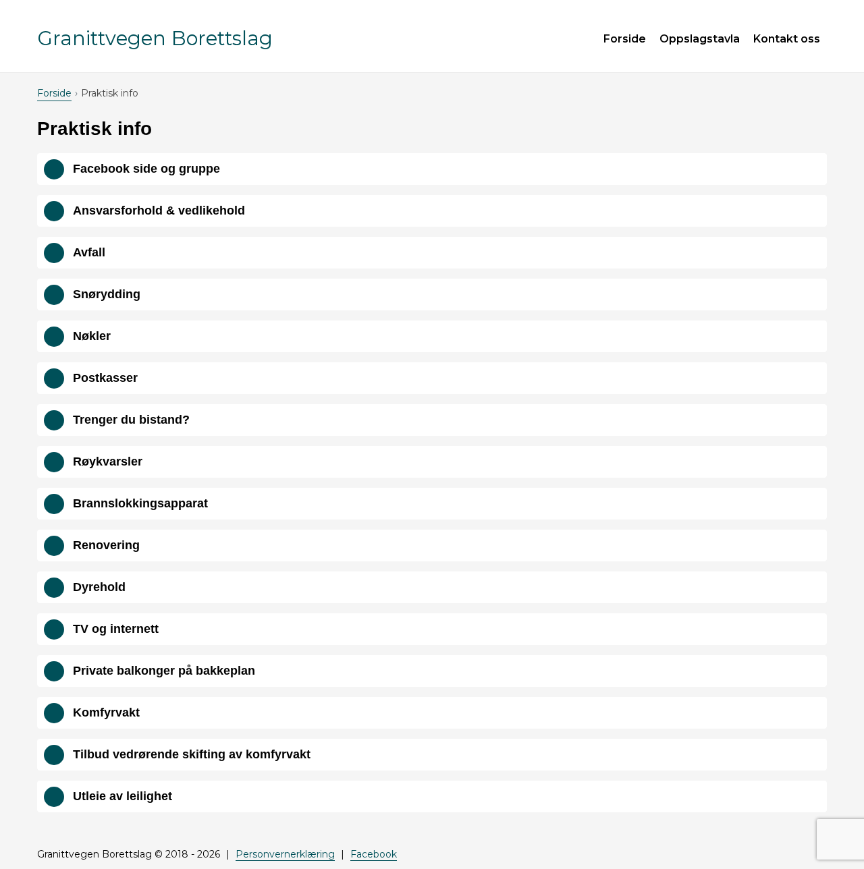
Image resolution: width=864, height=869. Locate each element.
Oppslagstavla (699, 38)
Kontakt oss (786, 38)
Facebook (373, 854)
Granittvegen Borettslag (155, 38)
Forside (624, 38)
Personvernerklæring (285, 854)
